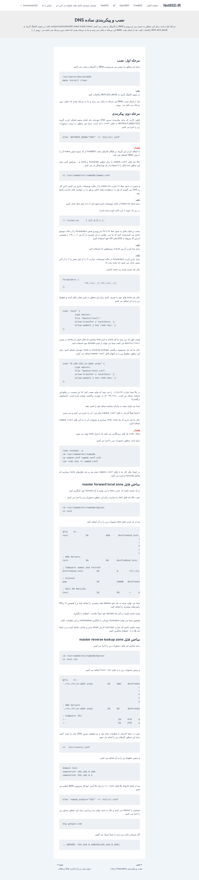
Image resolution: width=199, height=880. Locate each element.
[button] (21, 5)
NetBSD (105, 5)
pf (114, 5)
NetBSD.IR (172, 5)
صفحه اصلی (152, 5)
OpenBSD (124, 5)
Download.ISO (30, 5)
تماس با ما (47, 5)
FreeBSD (138, 5)
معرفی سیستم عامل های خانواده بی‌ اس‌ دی (76, 5)
